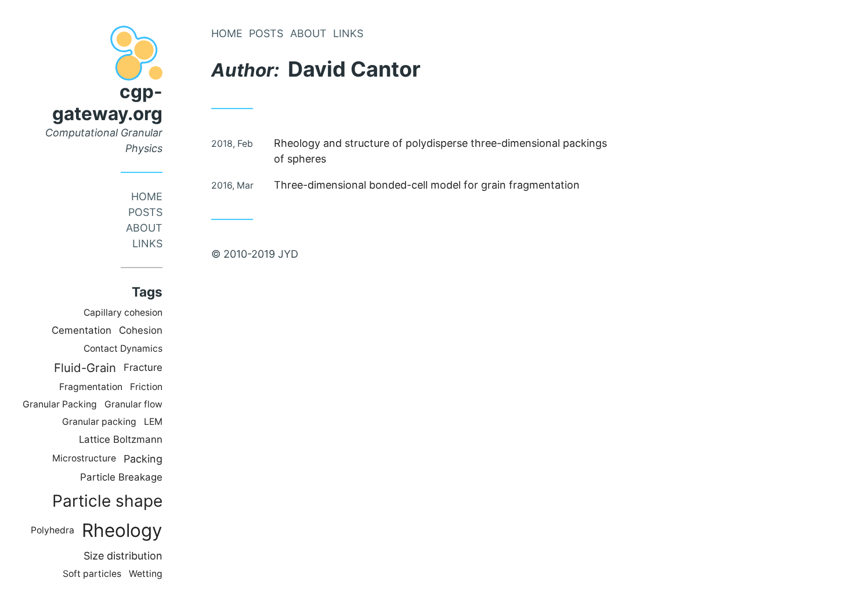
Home (146, 196)
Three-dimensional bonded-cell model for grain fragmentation (427, 185)
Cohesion (140, 330)
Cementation (81, 330)
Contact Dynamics (123, 348)
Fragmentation (90, 386)
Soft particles (92, 573)
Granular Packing (60, 404)
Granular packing (99, 421)
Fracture (143, 367)
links (147, 243)
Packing (143, 459)
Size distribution (123, 556)
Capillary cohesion (123, 312)
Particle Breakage (121, 477)
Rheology (122, 530)
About (144, 228)
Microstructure (84, 458)
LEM (153, 421)
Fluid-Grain (85, 367)
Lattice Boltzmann (120, 439)
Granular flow (133, 404)
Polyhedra (52, 530)
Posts (145, 212)
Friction (146, 386)
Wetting (145, 573)
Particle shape (107, 501)
